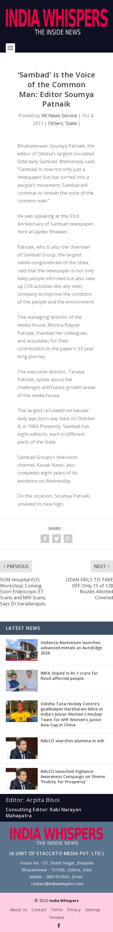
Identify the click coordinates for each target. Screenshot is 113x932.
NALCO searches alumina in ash (72, 740)
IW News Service (59, 115)
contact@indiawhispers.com (57, 883)
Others (55, 123)
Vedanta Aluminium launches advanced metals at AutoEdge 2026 (71, 648)
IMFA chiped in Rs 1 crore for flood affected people (69, 675)
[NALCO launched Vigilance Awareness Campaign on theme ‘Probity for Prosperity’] (22, 779)
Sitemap (92, 909)
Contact (39, 909)
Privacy (74, 909)
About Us (18, 909)
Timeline (57, 917)
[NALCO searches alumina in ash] (22, 748)
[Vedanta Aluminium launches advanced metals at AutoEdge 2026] (22, 650)
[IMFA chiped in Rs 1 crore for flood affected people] (22, 680)
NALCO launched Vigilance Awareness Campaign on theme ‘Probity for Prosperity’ (73, 776)
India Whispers (64, 900)
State (71, 123)
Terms (57, 909)
